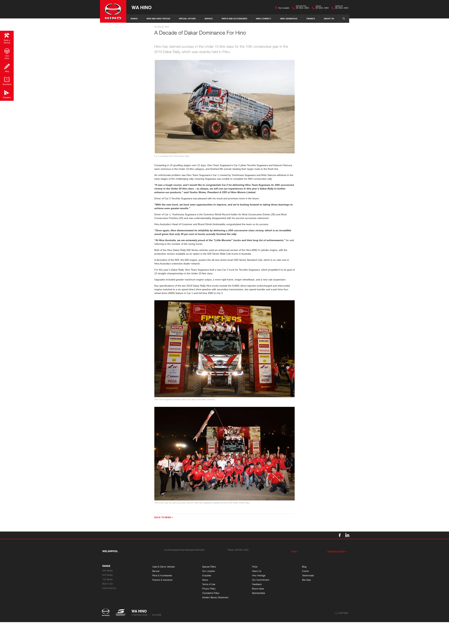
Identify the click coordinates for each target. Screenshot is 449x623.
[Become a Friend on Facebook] (339, 535)
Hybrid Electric (109, 588)
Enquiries (206, 575)
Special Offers (187, 18)
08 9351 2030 (341, 7)
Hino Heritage (258, 575)
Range (134, 18)
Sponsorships (258, 593)
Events (305, 571)
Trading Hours (336, 551)
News (205, 580)
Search (344, 18)
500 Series (107, 575)
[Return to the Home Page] (106, 613)
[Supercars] (120, 613)
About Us (329, 18)
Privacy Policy (209, 588)
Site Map (306, 580)
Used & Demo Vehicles (163, 566)
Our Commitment (260, 580)
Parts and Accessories (234, 18)
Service (209, 18)
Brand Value (258, 588)
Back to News (162, 517)
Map (293, 551)
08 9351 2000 (302, 7)
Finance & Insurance (162, 580)
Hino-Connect (263, 18)
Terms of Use (208, 584)
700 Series (107, 579)
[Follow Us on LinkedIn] (347, 535)
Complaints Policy (210, 593)
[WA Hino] (113, 11)
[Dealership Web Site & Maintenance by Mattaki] (341, 613)
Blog (304, 566)
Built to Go (107, 583)
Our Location (283, 8)
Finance (310, 18)
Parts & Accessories (162, 575)
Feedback (257, 584)
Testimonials (308, 575)
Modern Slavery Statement (215, 597)
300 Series (107, 570)
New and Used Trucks (158, 18)
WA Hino (142, 7)
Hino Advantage (288, 18)
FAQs (254, 566)
